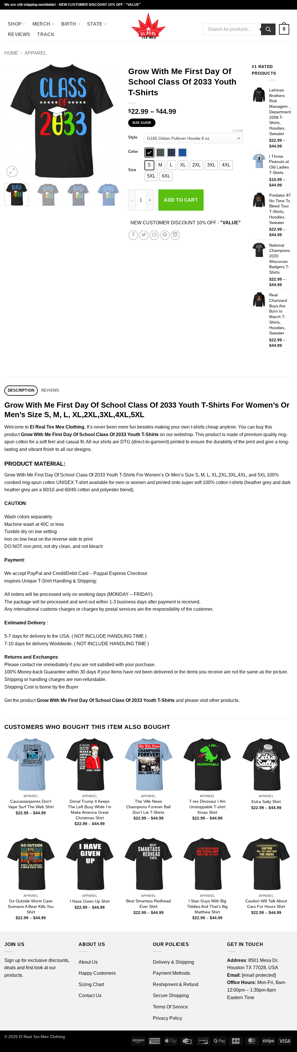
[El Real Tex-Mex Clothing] (148, 26)
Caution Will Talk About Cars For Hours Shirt (266, 904)
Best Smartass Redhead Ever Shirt (148, 904)
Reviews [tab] (50, 390)
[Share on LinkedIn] (175, 235)
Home (11, 53)
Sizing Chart (91, 984)
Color (133, 152)
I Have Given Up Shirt (90, 901)
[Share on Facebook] (133, 235)
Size (132, 170)
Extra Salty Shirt (266, 801)
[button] (284, 29)
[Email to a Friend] (154, 235)
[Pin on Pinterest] (165, 235)
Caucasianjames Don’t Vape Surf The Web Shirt (31, 804)
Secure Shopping (171, 995)
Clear (238, 130)
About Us (88, 962)
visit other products (219, 700)
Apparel (35, 53)
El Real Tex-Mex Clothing (42, 1036)
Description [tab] (21, 390)
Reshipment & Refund (175, 984)
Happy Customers (97, 973)
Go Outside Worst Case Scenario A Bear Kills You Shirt (31, 906)
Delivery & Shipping (173, 962)
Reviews (19, 34)
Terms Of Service (170, 1006)
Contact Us (90, 995)
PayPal (34, 573)
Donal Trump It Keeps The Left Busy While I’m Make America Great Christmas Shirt (89, 809)
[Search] (268, 29)
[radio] (149, 152)
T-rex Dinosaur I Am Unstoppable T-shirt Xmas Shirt (207, 806)
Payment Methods (171, 973)
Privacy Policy (167, 1018)
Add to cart (181, 200)
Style (132, 137)
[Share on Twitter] (143, 235)
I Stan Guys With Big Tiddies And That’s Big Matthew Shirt (207, 906)
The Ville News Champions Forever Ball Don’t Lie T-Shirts (148, 806)
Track (46, 34)
